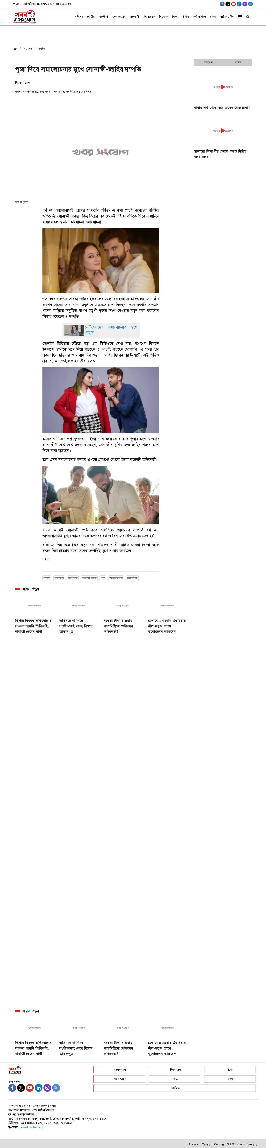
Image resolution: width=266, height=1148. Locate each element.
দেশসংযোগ (119, 17)
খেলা (213, 17)
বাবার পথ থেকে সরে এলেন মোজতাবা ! (222, 108)
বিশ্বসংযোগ (149, 17)
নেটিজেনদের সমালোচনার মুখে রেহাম (111, 330)
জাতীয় (91, 17)
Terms (206, 1144)
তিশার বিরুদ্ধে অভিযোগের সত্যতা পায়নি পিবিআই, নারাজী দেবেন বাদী (33, 626)
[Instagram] (244, 4)
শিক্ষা (175, 17)
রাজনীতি (103, 17)
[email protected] (31, 1127)
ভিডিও (185, 17)
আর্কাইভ (175, 1088)
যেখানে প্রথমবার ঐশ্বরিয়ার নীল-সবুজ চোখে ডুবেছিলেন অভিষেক (167, 626)
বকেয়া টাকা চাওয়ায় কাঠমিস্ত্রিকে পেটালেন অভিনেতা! (118, 626)
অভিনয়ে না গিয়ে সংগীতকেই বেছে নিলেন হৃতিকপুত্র (76, 626)
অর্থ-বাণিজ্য (199, 17)
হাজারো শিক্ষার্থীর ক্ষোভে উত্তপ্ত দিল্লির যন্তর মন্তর (220, 154)
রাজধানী (134, 17)
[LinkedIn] (239, 4)
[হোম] (16, 49)
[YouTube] (233, 4)
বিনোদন (163, 17)
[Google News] (250, 4)
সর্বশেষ (79, 17)
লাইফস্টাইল (227, 17)
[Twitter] (227, 4)
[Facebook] (222, 4)
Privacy (193, 1144)
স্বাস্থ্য (175, 1079)
